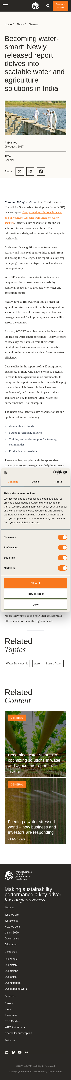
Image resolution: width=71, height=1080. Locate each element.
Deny (35, 604)
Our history (11, 965)
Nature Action (54, 663)
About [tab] (58, 481)
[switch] (62, 547)
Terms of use (55, 1071)
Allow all (36, 583)
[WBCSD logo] (35, 5)
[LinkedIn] (7, 1052)
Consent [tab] (13, 481)
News (20, 24)
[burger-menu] (5, 5)
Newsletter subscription (18, 1033)
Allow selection (36, 593)
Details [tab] (36, 481)
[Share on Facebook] (41, 171)
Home (8, 24)
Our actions (11, 971)
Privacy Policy (40, 1071)
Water (37, 663)
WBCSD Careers (15, 1027)
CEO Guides (12, 1021)
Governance (12, 938)
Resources (11, 1015)
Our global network (16, 988)
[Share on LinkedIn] (30, 171)
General (33, 24)
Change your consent (20, 1071)
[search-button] (48, 5)
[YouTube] (20, 1052)
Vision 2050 (12, 932)
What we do (11, 920)
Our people (11, 959)
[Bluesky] (13, 1052)
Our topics (11, 976)
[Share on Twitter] (20, 171)
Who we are (12, 914)
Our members (12, 982)
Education (11, 944)
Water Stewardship (17, 663)
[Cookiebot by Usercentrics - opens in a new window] (52, 472)
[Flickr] (26, 1052)
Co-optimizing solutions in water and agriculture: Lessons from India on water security (33, 217)
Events (9, 1003)
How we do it (12, 926)
